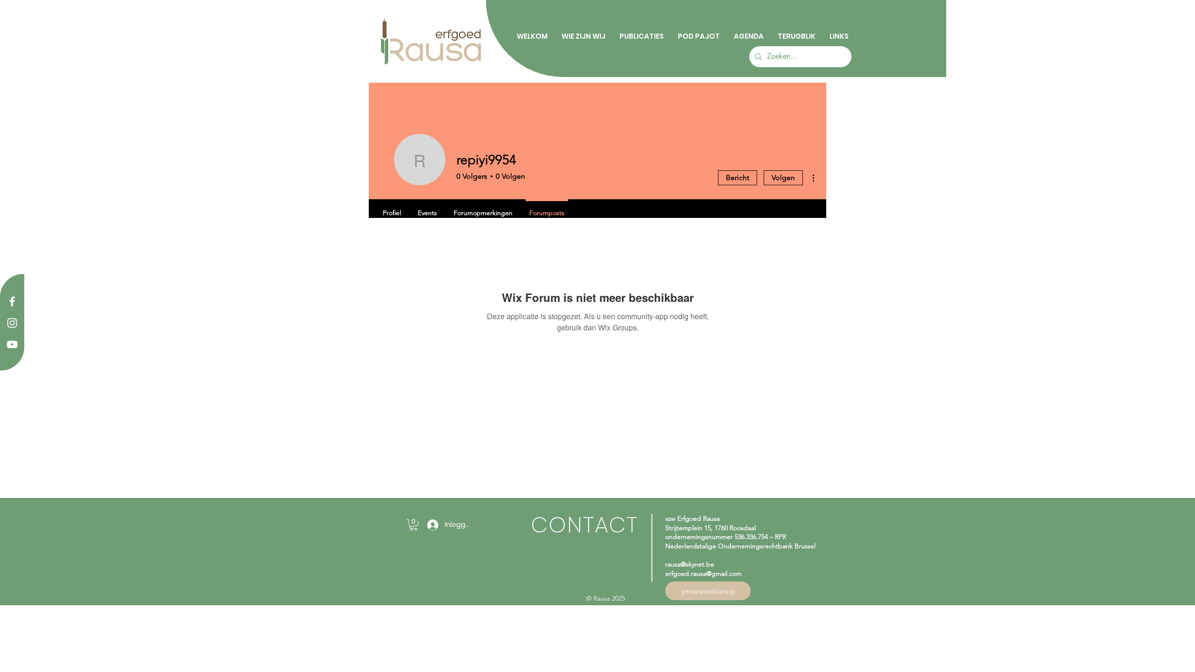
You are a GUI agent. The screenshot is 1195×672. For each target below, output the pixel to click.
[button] (414, 525)
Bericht (737, 177)
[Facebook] (12, 301)
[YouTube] (12, 344)
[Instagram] (12, 322)
